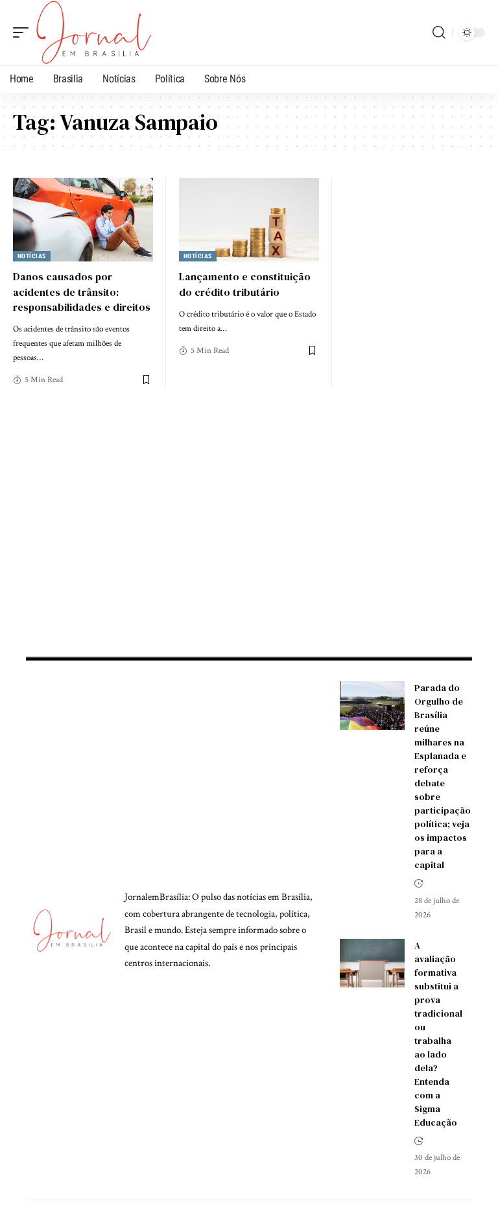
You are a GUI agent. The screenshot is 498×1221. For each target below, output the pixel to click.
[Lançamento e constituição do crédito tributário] (249, 220)
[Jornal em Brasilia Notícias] (93, 32)
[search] (439, 32)
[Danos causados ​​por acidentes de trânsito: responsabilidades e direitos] (83, 220)
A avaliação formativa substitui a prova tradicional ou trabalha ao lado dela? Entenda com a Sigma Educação (438, 1034)
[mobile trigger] (24, 32)
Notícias (32, 256)
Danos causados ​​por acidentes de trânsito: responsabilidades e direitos (81, 291)
